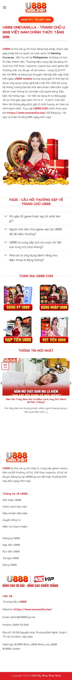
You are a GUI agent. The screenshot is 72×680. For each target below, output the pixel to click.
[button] (5, 7)
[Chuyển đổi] (6, 216)
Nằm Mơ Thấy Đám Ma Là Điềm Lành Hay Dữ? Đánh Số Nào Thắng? (36, 401)
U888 (6, 49)
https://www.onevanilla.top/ (26, 112)
